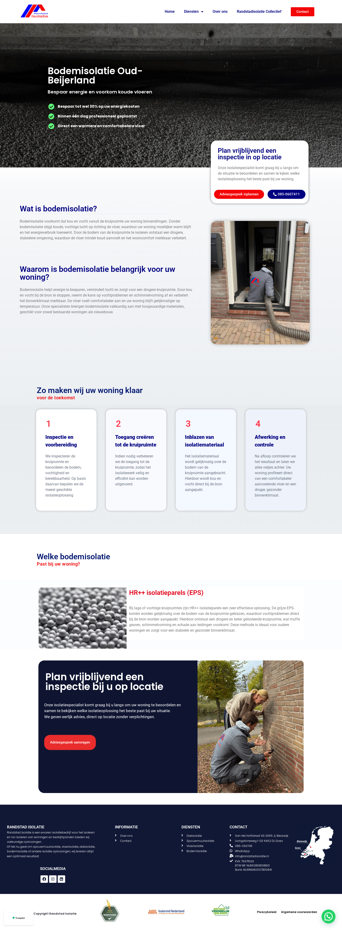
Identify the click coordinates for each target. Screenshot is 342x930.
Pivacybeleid (266, 912)
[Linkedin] (61, 879)
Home (170, 11)
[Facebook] (44, 879)
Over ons (220, 11)
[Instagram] (53, 879)
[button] (328, 916)
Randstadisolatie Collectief (259, 11)
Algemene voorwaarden (299, 912)
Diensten (191, 11)
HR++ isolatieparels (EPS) (166, 593)
